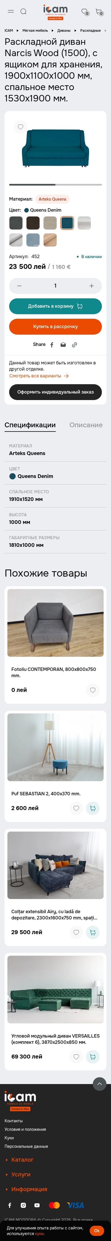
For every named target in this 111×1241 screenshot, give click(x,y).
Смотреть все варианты (35, 376)
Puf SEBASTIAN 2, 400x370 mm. (46, 794)
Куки (9, 1137)
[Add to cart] (93, 808)
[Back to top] (99, 1084)
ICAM (9, 30)
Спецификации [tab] (30, 425)
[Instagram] (23, 1205)
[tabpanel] (55, 146)
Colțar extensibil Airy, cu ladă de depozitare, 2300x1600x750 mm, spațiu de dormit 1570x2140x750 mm (53, 918)
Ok (97, 1230)
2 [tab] (79, 185)
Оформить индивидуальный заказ (55, 392)
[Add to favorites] (93, 690)
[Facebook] (51, 344)
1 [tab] (32, 185)
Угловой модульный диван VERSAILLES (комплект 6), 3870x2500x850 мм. (55, 1039)
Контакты (14, 1120)
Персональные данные (26, 1146)
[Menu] (10, 11)
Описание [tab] (86, 425)
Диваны (64, 30)
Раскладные (90, 30)
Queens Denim (45, 210)
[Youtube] (37, 1205)
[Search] (23, 11)
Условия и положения (25, 1129)
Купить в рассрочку (55, 327)
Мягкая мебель (35, 30)
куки (39, 1233)
